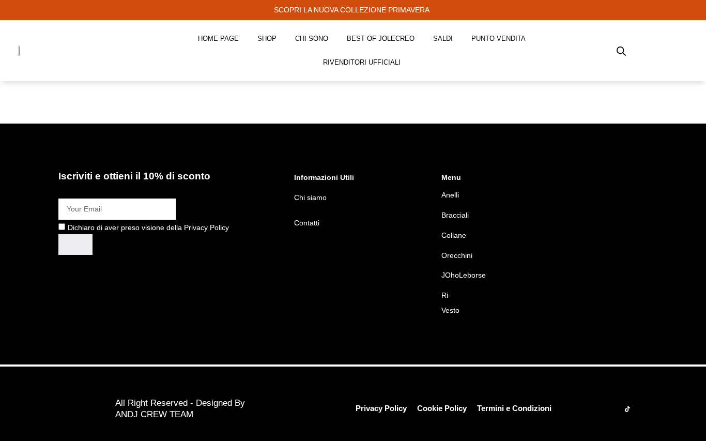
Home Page (218, 38)
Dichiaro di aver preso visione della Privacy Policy (148, 227)
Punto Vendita (498, 38)
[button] (353, 10)
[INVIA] (75, 244)
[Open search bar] (621, 50)
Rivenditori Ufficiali (362, 62)
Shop (267, 38)
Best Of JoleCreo (381, 38)
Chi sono (311, 38)
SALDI (443, 38)
